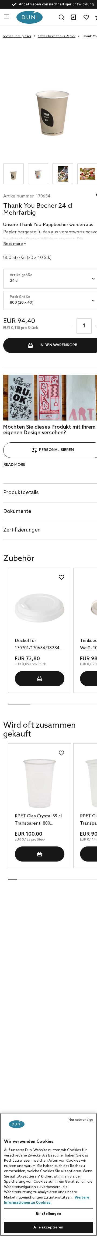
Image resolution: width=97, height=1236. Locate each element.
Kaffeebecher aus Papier (56, 36)
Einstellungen (48, 1214)
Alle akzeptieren (48, 1227)
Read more (14, 465)
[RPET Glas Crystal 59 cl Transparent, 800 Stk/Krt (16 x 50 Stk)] (39, 783)
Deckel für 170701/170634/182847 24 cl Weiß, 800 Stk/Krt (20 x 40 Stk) (38, 645)
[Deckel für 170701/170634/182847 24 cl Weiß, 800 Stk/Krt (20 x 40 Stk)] (39, 608)
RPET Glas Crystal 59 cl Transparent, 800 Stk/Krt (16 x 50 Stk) (38, 820)
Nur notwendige (80, 1120)
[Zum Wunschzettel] (86, 17)
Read (13, 244)
